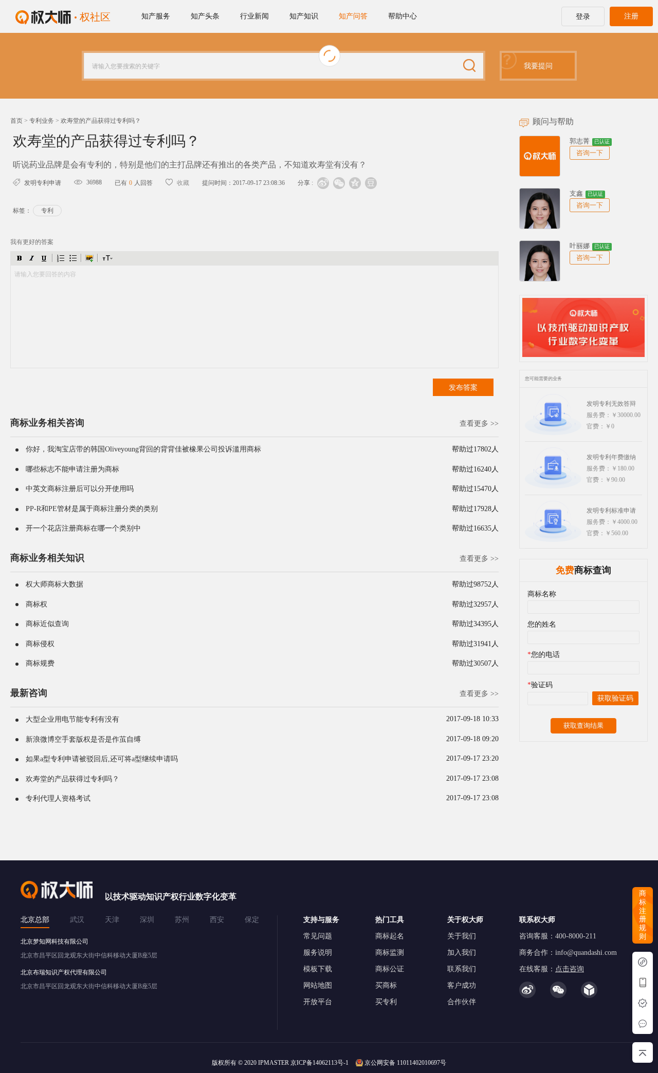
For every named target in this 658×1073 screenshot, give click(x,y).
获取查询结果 (583, 725)
